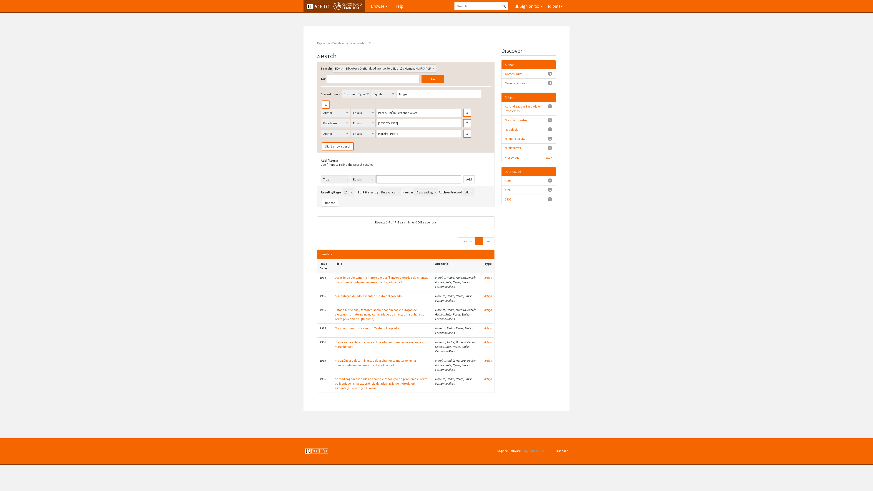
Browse (378, 6)
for (323, 79)
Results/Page (331, 192)
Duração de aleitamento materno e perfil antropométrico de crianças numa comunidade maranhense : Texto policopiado (381, 280)
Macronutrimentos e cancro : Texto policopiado (367, 328)
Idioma (554, 6)
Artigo (488, 278)
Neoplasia (511, 130)
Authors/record (450, 192)
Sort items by (368, 192)
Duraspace (561, 451)
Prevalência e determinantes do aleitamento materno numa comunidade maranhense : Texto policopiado (375, 362)
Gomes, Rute (514, 74)
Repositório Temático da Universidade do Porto (346, 43)
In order (407, 192)
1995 (508, 190)
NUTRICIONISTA (515, 139)
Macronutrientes (516, 120)
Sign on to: (529, 6)
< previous (512, 157)
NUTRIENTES (513, 148)
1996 (508, 181)
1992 (508, 199)
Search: (326, 68)
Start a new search (338, 146)
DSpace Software (509, 451)
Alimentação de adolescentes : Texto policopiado (368, 296)
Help (398, 6)
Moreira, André (515, 83)
